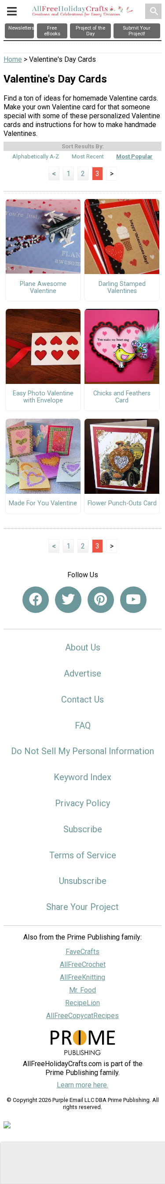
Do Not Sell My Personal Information (82, 751)
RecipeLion (82, 1003)
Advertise (82, 673)
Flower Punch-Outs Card (122, 503)
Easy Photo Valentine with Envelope (43, 397)
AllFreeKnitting (82, 977)
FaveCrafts (82, 951)
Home (13, 59)
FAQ (83, 725)
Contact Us (82, 699)
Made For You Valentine (43, 503)
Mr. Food (82, 990)
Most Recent (88, 156)
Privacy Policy (82, 803)
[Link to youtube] (133, 599)
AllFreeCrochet (83, 964)
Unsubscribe (82, 881)
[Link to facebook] (35, 599)
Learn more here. (82, 1085)
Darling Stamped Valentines (122, 288)
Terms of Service (82, 855)
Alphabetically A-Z (35, 156)
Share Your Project (82, 907)
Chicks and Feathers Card (121, 397)
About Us (82, 647)
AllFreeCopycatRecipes (82, 1015)
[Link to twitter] (68, 599)
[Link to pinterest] (101, 599)
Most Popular (134, 156)
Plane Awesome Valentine (43, 288)
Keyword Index (82, 777)
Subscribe (82, 829)
